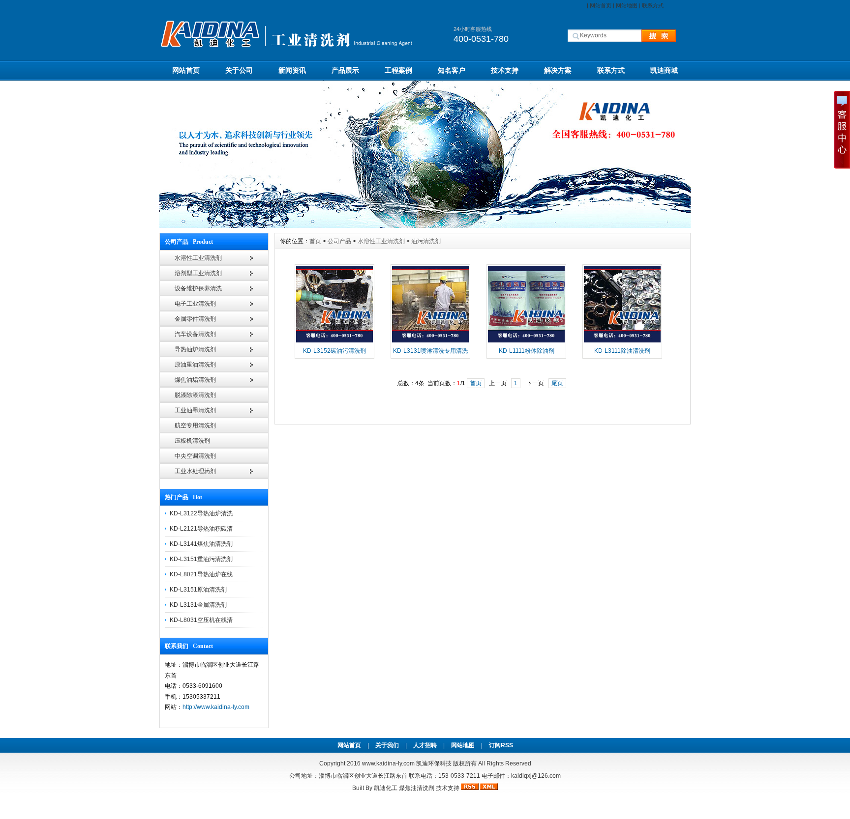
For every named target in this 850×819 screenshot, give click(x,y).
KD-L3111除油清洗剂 (622, 350)
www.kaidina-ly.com (388, 763)
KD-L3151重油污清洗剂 (201, 559)
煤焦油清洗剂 (416, 788)
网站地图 (627, 5)
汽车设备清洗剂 (195, 334)
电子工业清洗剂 (195, 303)
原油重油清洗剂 (195, 364)
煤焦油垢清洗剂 (195, 379)
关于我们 (387, 745)
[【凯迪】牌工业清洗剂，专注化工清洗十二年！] (425, 225)
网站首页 (600, 5)
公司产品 (339, 241)
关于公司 (239, 70)
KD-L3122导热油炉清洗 (201, 513)
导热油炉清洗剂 (195, 349)
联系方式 (653, 5)
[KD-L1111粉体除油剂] (526, 341)
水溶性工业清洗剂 (198, 257)
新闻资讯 (292, 70)
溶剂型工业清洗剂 (198, 273)
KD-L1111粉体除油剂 (526, 350)
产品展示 (345, 70)
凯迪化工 (385, 788)
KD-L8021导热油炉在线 (201, 574)
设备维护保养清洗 (198, 288)
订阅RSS (501, 745)
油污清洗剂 (426, 241)
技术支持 (504, 70)
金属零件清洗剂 (195, 318)
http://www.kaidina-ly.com (215, 707)
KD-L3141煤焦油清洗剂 (201, 543)
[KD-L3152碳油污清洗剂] (334, 341)
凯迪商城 (664, 70)
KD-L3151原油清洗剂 (198, 589)
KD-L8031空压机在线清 (201, 620)
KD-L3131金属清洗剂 (198, 604)
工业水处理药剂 (195, 471)
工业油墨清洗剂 (195, 410)
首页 (315, 241)
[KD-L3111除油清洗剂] (622, 341)
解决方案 (558, 70)
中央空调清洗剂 (195, 455)
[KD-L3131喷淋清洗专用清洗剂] (430, 341)
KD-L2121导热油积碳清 (201, 528)
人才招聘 (425, 745)
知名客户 (451, 70)
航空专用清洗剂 (195, 425)
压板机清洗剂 (192, 440)
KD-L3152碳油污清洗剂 (334, 350)
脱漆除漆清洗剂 (195, 395)
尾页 (557, 383)
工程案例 (398, 70)
